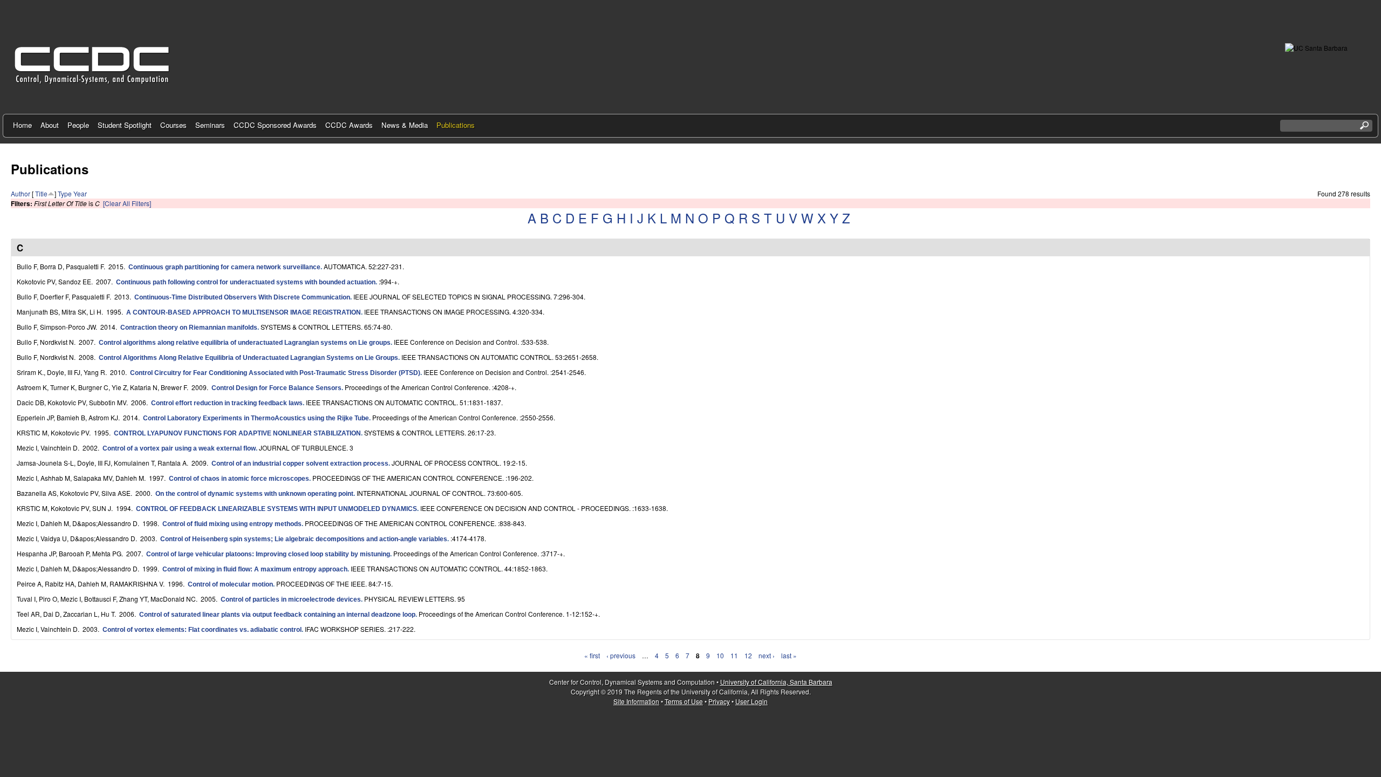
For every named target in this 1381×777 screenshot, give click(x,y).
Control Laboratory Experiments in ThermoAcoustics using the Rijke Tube (256, 418)
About (49, 125)
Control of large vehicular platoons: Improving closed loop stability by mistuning (268, 554)
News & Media (404, 125)
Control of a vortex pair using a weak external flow (179, 448)
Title (41, 193)
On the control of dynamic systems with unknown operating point (254, 493)
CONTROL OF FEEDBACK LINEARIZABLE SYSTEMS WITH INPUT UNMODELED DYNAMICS (276, 509)
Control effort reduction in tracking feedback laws (227, 403)
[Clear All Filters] (127, 203)
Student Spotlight (125, 125)
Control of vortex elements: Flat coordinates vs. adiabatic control (202, 629)
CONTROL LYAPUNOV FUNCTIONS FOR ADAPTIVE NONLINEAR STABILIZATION (237, 433)
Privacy (719, 701)
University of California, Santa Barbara (776, 681)
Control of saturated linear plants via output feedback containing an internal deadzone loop (277, 614)
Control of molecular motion (230, 584)
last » (789, 655)
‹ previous (620, 655)
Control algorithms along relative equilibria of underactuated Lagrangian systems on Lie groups (245, 342)
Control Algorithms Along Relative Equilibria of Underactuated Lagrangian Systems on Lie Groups (248, 358)
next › (766, 655)
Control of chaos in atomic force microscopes (239, 478)
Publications (455, 125)
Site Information (636, 701)
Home (22, 125)
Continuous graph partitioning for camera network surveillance (224, 267)
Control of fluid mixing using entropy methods (232, 524)
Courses (173, 125)
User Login (751, 701)
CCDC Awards (349, 125)
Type (65, 193)
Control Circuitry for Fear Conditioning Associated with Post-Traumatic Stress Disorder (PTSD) (275, 373)
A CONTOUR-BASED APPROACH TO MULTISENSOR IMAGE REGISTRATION (243, 312)
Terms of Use (684, 701)
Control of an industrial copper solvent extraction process (299, 463)
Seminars (210, 125)
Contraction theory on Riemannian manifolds (188, 327)
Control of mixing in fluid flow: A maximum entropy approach (254, 569)
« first (592, 655)
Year (80, 193)
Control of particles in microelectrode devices (291, 599)
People (78, 125)
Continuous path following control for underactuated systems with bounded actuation (245, 282)
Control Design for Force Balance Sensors (276, 388)
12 (748, 655)
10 (720, 655)
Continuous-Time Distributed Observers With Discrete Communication (242, 297)
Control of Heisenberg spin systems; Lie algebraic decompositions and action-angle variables (303, 539)
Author (20, 193)
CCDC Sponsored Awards (275, 125)
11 (734, 655)
